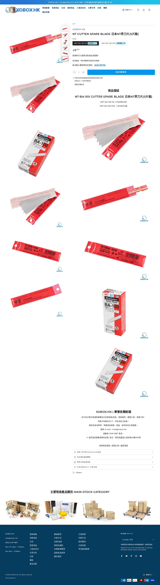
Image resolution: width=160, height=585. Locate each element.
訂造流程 (82, 545)
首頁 (73, 23)
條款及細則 (58, 545)
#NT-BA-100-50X (113, 43)
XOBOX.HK (14, 575)
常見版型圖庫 (83, 549)
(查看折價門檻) (100, 65)
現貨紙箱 (33, 534)
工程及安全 (34, 549)
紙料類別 (82, 542)
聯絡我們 (57, 534)
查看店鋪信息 (79, 84)
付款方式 (57, 538)
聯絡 (31, 560)
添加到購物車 (121, 72)
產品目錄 (33, 564)
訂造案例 (82, 534)
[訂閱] (153, 539)
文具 (31, 542)
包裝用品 (33, 538)
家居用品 (33, 545)
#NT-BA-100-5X (85, 43)
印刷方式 (82, 538)
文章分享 (33, 553)
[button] (138, 10)
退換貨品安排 (59, 553)
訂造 (31, 556)
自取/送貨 (58, 542)
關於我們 (57, 556)
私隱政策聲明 (59, 549)
